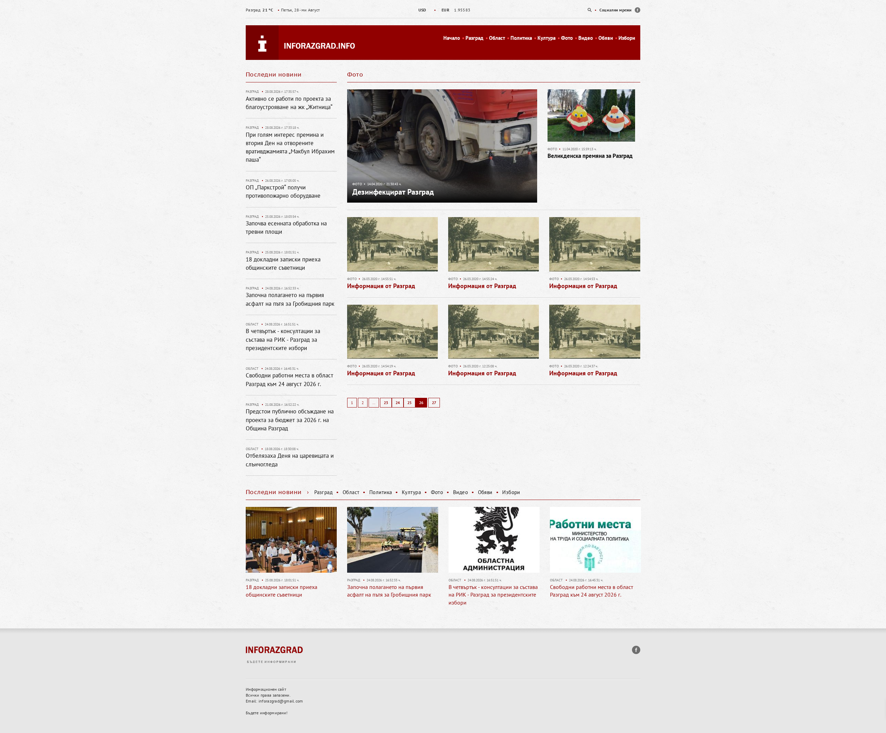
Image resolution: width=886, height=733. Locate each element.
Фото (567, 38)
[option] (443, 10)
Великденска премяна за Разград (590, 156)
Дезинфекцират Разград (393, 192)
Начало (451, 38)
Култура (546, 38)
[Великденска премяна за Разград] (591, 118)
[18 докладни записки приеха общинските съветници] (291, 540)
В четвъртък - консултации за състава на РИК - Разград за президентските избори (283, 339)
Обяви (605, 38)
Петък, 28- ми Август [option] (283, 9)
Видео (585, 38)
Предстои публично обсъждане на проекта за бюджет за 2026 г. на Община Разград (290, 420)
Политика (521, 38)
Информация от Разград (381, 286)
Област (497, 38)
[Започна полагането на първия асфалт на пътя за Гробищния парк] (392, 540)
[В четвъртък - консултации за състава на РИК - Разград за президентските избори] (494, 540)
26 (421, 402)
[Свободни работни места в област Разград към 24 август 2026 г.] (595, 540)
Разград (474, 38)
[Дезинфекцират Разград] (442, 145)
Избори (626, 38)
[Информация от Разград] (392, 246)
